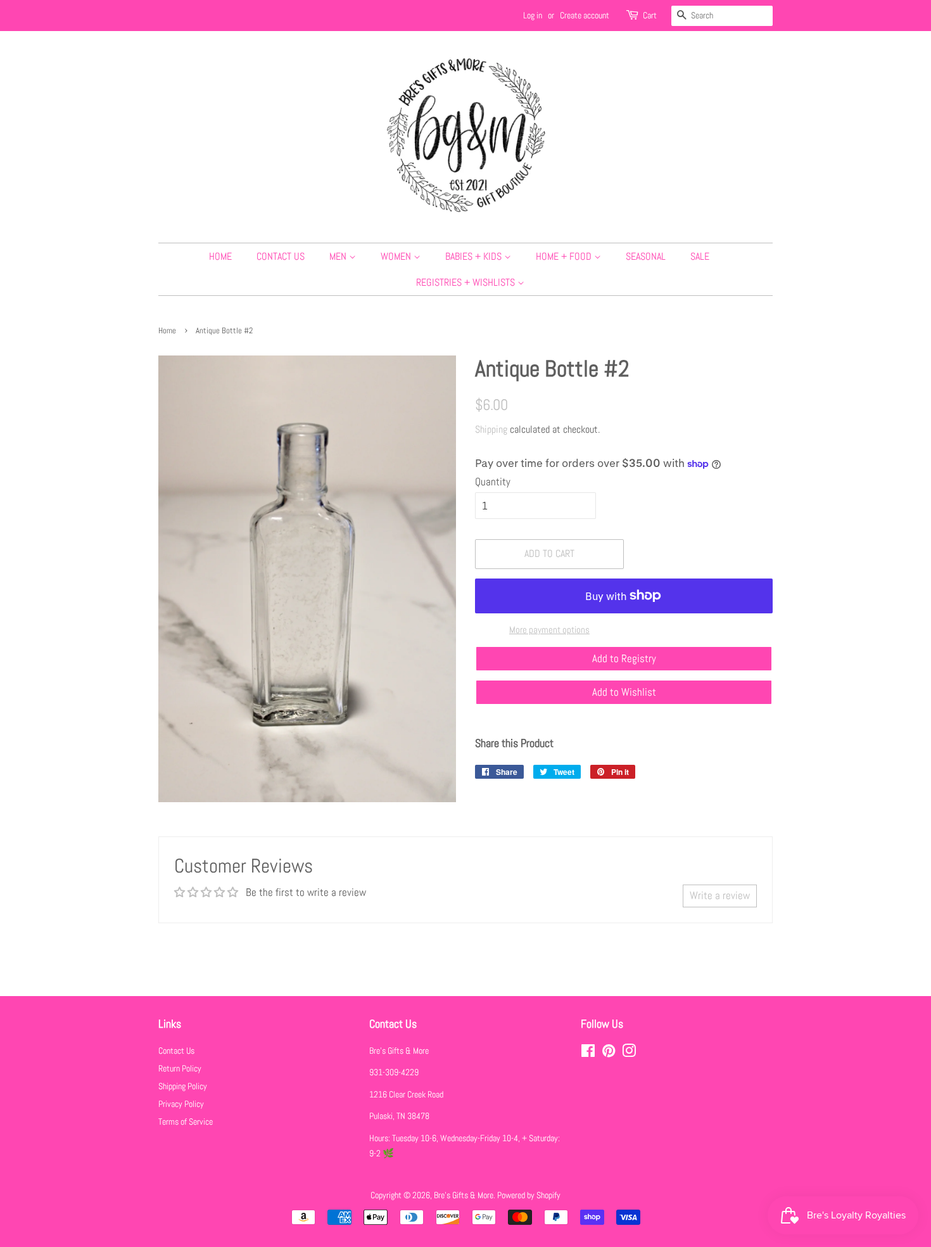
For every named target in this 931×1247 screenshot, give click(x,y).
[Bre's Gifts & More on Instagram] (629, 1053)
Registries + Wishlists (466, 282)
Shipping (491, 429)
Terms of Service (185, 1121)
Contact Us (280, 256)
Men (339, 256)
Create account (584, 15)
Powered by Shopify (528, 1195)
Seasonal (646, 256)
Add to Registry (624, 658)
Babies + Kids (474, 256)
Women (397, 256)
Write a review (720, 895)
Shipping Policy (182, 1086)
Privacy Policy (181, 1104)
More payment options (549, 630)
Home (220, 256)
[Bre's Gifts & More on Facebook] (588, 1053)
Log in (532, 15)
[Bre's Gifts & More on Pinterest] (609, 1053)
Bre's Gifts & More (463, 1195)
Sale (699, 256)
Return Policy (179, 1068)
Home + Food (565, 256)
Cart (650, 15)
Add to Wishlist (624, 692)
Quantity (492, 482)
